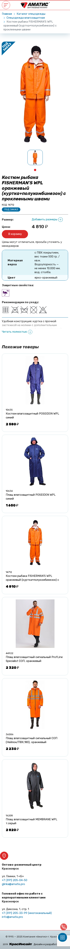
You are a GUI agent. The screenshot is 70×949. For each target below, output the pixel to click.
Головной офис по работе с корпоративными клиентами (24, 897)
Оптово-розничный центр (21, 866)
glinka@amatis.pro (13, 884)
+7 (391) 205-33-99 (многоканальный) (27, 913)
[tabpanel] (35, 157)
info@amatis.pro (12, 917)
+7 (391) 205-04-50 (14, 880)
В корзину (15, 234)
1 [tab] (35, 170)
